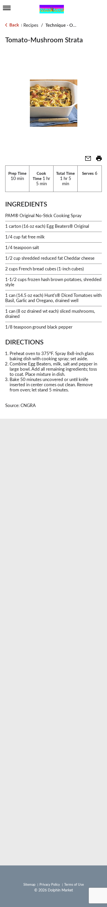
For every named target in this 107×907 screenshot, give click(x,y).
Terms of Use (74, 884)
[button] (86, 160)
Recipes (30, 25)
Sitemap (29, 884)
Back (13, 25)
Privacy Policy (49, 884)
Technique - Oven (62, 25)
